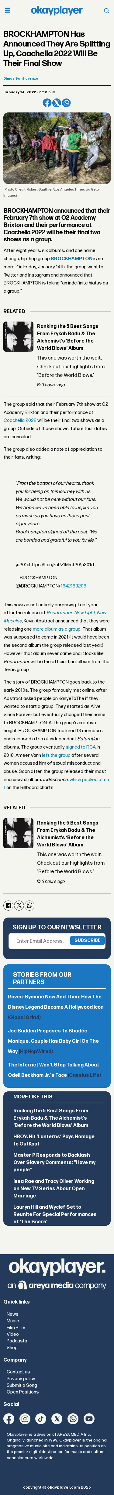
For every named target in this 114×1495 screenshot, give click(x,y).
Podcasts (17, 1341)
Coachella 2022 (20, 420)
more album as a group (57, 629)
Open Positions (23, 1392)
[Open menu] (7, 11)
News (13, 1314)
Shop (12, 1348)
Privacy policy (21, 1379)
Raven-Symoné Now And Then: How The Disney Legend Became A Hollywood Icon (56, 1007)
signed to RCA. (81, 747)
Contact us (18, 1372)
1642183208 (73, 586)
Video (13, 1334)
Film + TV (16, 1328)
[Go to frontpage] (57, 10)
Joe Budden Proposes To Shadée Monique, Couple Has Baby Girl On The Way (53, 1041)
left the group (56, 755)
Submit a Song (22, 1385)
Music (13, 1321)
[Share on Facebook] (47, 102)
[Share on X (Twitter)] (56, 102)
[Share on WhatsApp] (66, 102)
